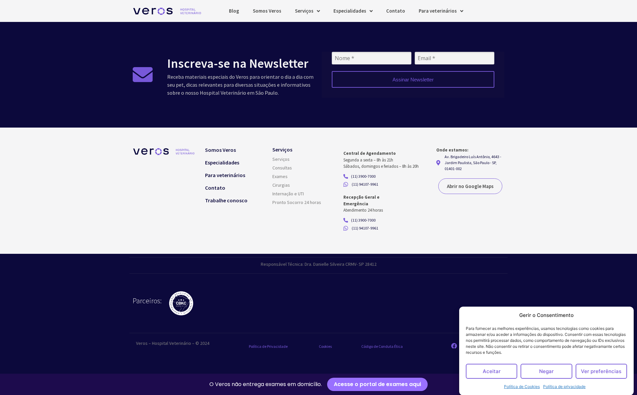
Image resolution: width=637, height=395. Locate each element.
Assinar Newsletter (413, 79)
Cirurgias (281, 185)
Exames (280, 176)
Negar (546, 371)
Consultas (282, 168)
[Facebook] (454, 346)
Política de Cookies (522, 386)
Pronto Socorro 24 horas (296, 202)
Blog (234, 11)
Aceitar (492, 371)
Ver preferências (601, 371)
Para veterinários (438, 11)
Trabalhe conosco (226, 200)
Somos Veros (267, 11)
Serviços (304, 11)
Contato (395, 11)
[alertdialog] (318, 384)
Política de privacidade (564, 386)
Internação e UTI (288, 194)
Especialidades (349, 11)
